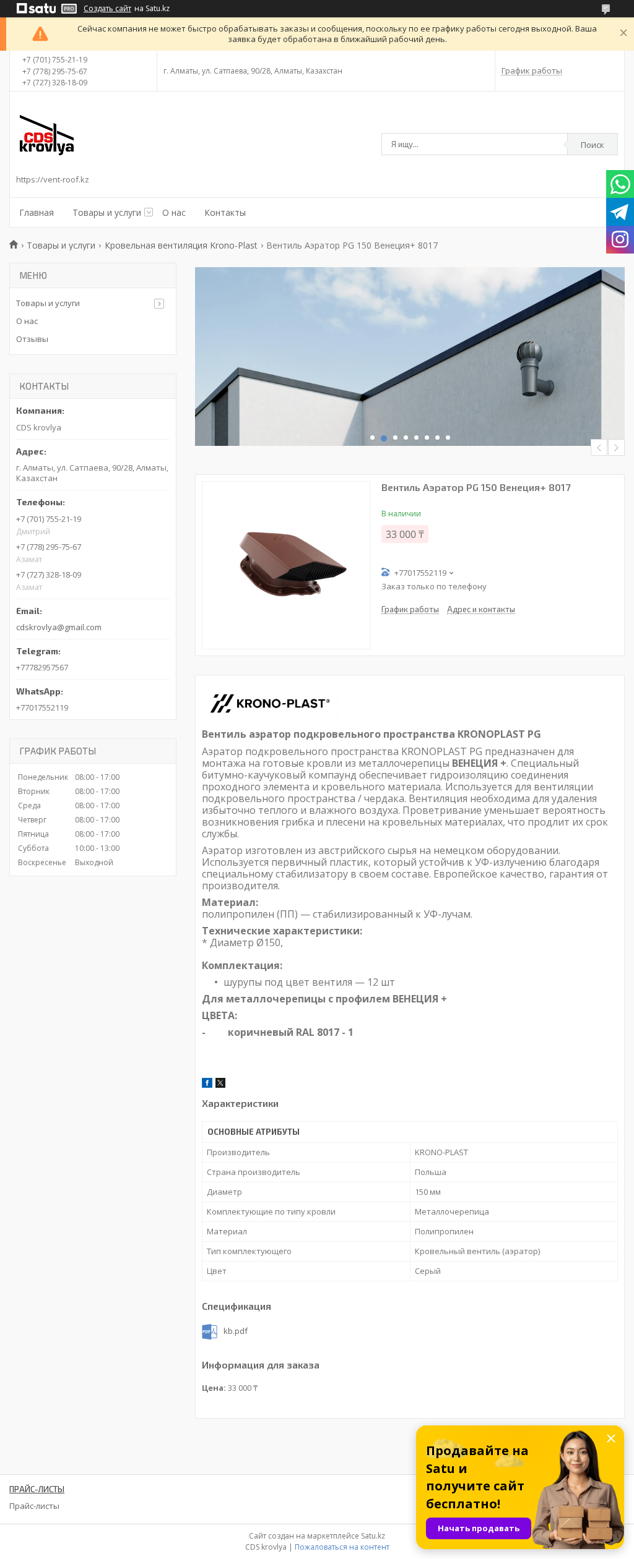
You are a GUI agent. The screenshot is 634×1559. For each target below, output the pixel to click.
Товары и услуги (106, 212)
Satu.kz (373, 1536)
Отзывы (32, 338)
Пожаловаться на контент (342, 1547)
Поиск (592, 144)
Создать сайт (107, 8)
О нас (174, 212)
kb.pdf (236, 1331)
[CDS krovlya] (47, 135)
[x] (220, 1084)
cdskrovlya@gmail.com (59, 627)
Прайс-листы (34, 1505)
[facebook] (207, 1084)
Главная (36, 212)
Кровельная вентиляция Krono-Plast (181, 245)
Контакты (225, 212)
